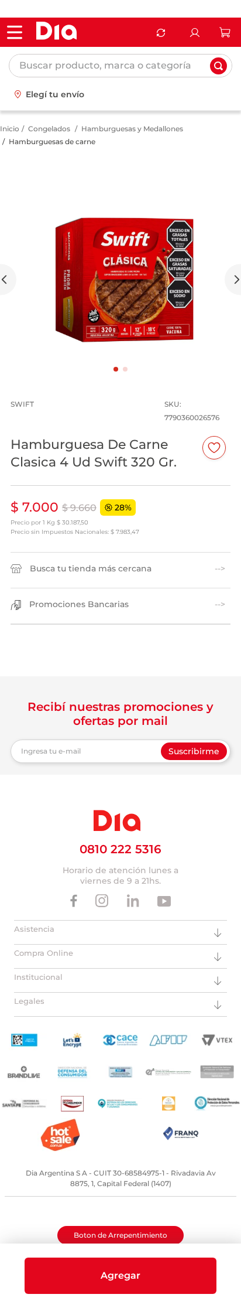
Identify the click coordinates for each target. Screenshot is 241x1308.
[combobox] (120, 65)
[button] (120, 1276)
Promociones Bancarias (79, 604)
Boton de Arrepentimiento (120, 1235)
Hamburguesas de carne (52, 141)
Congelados (49, 128)
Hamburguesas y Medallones (132, 128)
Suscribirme (193, 751)
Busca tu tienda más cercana (91, 568)
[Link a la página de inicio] (9, 128)
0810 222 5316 (120, 849)
